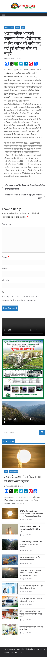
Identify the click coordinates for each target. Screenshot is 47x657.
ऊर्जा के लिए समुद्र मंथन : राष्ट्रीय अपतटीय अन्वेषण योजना (30, 558)
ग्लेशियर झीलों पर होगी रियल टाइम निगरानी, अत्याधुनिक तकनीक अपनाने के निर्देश (31, 614)
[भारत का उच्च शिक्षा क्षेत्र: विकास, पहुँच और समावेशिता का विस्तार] (10, 588)
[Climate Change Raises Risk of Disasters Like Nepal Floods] (10, 546)
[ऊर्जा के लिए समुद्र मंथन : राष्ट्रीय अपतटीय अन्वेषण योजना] (10, 560)
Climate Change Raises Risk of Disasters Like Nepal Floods (31, 544)
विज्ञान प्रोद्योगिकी (13, 472)
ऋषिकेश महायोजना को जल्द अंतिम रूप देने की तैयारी (31, 628)
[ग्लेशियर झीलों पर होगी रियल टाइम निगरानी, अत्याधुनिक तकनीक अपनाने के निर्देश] (10, 616)
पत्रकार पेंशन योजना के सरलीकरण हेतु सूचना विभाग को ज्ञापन (23, 196)
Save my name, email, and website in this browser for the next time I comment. (20, 298)
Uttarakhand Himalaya (26, 649)
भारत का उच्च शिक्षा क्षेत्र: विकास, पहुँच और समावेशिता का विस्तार (31, 586)
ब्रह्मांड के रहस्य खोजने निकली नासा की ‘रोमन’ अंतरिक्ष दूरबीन (22, 479)
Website (5, 280)
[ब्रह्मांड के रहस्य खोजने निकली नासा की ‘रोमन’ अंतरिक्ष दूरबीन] (23, 456)
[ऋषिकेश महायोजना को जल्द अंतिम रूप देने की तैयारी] (10, 630)
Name (5, 257)
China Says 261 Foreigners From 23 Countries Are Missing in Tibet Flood (30, 572)
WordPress (18, 652)
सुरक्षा (23, 28)
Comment (7, 224)
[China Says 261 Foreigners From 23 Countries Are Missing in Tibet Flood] (10, 574)
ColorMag (6, 652)
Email (5, 268)
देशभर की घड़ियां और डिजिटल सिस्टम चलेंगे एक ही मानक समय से (31, 599)
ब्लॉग (6, 472)
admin (19, 58)
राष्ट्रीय (17, 28)
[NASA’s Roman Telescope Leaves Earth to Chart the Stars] (10, 531)
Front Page (9, 28)
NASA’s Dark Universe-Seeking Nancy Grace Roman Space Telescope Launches (31, 513)
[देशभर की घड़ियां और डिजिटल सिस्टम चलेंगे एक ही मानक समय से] (10, 601)
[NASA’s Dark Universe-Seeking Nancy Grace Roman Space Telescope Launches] (10, 515)
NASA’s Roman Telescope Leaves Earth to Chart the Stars (30, 529)
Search (42, 432)
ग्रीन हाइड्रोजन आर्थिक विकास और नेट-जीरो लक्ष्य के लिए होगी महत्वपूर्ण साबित (25, 187)
